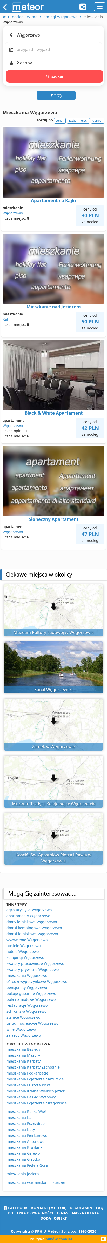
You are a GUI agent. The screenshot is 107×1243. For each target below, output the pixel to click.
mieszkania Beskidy (23, 1049)
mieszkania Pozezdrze (25, 1123)
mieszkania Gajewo (23, 1153)
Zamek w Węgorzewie (53, 746)
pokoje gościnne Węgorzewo (31, 993)
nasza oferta (85, 1213)
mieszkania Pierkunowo (26, 1135)
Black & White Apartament (54, 413)
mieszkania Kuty (20, 1129)
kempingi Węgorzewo (25, 957)
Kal (5, 319)
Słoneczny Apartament (53, 519)
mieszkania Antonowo (25, 1141)
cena (59, 120)
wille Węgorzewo (21, 1029)
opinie (96, 120)
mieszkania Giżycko (23, 1159)
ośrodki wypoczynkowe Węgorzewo (36, 981)
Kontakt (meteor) (48, 1207)
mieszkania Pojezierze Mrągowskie (36, 1102)
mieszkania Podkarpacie (27, 1073)
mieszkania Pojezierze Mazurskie (35, 1079)
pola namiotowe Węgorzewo (31, 999)
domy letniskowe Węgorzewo (31, 921)
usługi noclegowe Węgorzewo (32, 1023)
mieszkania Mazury (23, 1055)
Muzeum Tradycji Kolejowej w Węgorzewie (53, 804)
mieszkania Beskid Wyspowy (31, 1097)
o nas (62, 1213)
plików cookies (58, 1239)
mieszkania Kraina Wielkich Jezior (35, 1091)
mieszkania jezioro (22, 1173)
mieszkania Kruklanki (24, 1147)
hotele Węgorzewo (22, 951)
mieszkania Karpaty (23, 1061)
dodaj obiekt (54, 1218)
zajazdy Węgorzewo (23, 1035)
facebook (17, 1207)
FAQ (99, 1207)
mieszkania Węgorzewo (26, 975)
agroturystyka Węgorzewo (29, 909)
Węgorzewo (13, 213)
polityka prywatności (30, 1213)
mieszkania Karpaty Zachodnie (33, 1067)
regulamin (81, 1207)
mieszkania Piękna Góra (27, 1165)
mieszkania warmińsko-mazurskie (35, 1182)
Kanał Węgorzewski (53, 689)
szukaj (57, 76)
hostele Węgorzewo (23, 945)
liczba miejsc (77, 120)
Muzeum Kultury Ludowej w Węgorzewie (54, 632)
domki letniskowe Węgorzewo (32, 933)
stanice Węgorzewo (23, 1017)
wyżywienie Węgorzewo (27, 939)
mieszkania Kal (19, 1117)
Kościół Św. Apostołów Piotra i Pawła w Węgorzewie (53, 858)
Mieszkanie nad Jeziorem (53, 307)
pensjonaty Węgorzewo (26, 987)
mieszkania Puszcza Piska (28, 1085)
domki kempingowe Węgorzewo (34, 927)
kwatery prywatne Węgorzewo (32, 969)
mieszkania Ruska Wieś (26, 1111)
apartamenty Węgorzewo (28, 915)
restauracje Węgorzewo (27, 1005)
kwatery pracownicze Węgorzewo (35, 963)
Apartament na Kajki (53, 201)
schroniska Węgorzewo (26, 1011)
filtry (57, 95)
